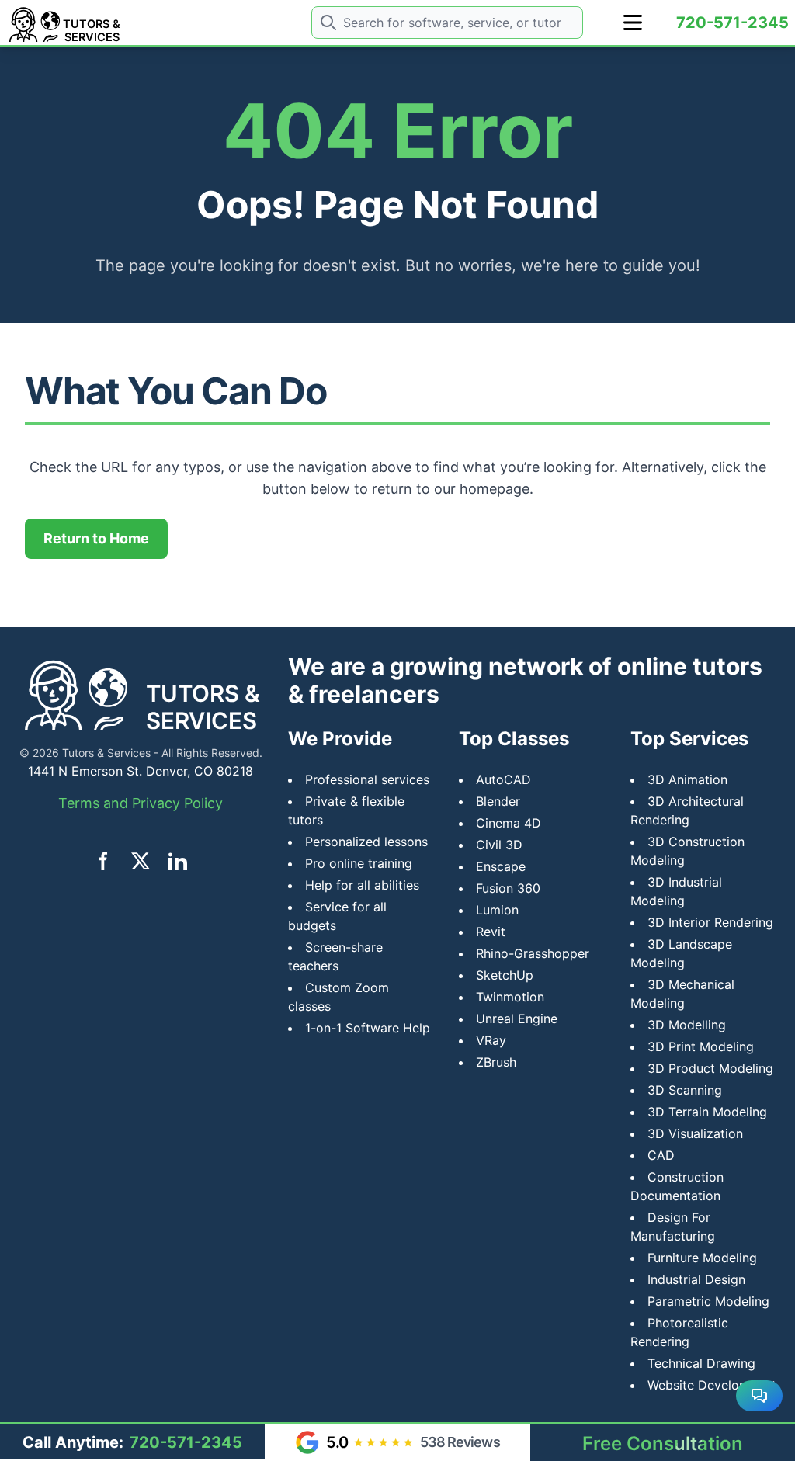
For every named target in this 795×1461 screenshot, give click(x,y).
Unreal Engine (516, 1018)
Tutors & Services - (110, 752)
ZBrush (496, 1062)
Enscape (501, 866)
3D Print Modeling (700, 1046)
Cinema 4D (508, 823)
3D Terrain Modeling (707, 1111)
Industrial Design (696, 1279)
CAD (661, 1155)
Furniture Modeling (702, 1257)
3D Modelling (686, 1024)
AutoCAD (503, 779)
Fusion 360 (508, 888)
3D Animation (687, 779)
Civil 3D (499, 844)
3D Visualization (695, 1133)
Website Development (711, 1385)
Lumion (497, 910)
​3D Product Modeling (710, 1068)
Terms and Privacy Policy (140, 803)
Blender (498, 801)
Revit (490, 931)
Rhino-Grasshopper (532, 953)
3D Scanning (684, 1090)
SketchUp (504, 975)
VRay (491, 1040)
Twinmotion (510, 997)
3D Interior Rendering (710, 922)
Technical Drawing (701, 1363)
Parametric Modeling (708, 1301)
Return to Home (96, 538)
